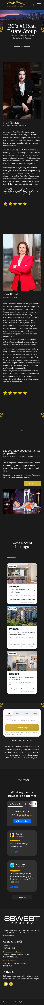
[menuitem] (32, 4)
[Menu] (37, 4)
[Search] (32, 4)
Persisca (23, 1002)
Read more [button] (14, 882)
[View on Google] (12, 835)
